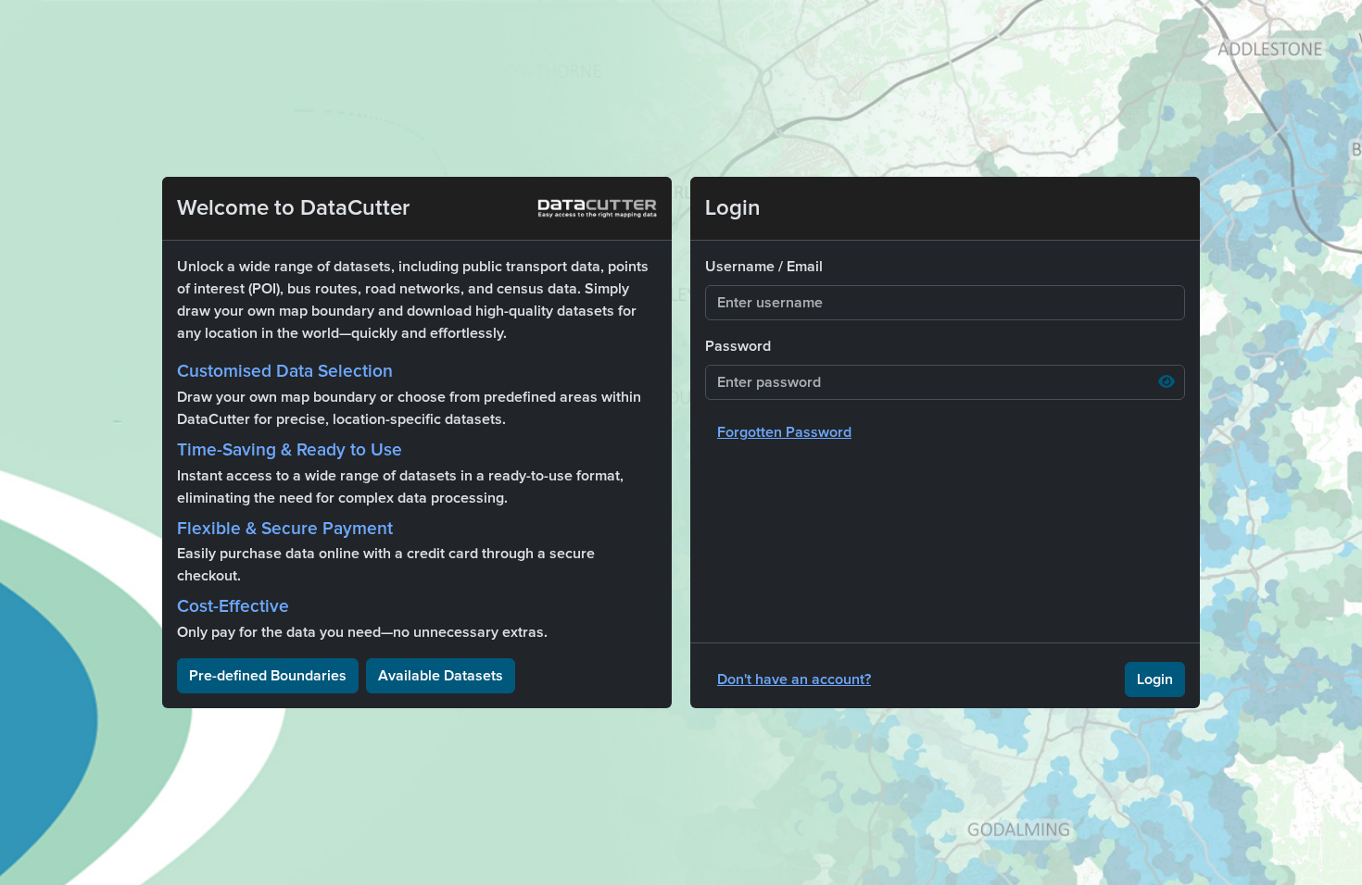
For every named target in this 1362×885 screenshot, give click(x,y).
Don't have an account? (794, 679)
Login (1155, 679)
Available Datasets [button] (440, 675)
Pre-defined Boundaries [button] (268, 675)
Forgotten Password (784, 432)
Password (738, 346)
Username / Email (764, 266)
